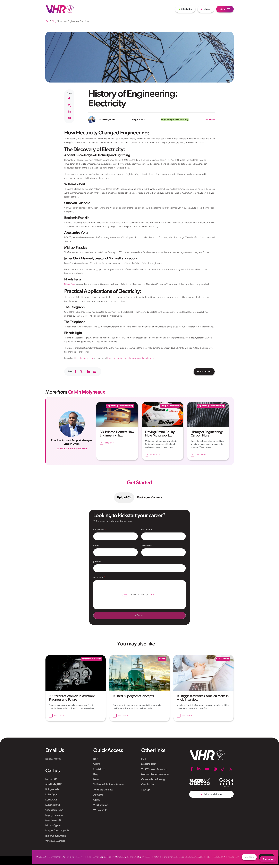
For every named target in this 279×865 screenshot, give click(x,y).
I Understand (249, 857)
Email (96, 546)
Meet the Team (148, 764)
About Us (98, 795)
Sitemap (145, 790)
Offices (96, 800)
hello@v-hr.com (53, 759)
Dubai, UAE (51, 800)
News (96, 779)
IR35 (143, 759)
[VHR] (59, 9)
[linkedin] (69, 111)
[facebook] (69, 98)
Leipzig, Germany (54, 815)
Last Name (146, 530)
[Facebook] (191, 769)
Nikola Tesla (69, 284)
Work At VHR (100, 810)
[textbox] (115, 536)
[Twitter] (231, 769)
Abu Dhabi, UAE (53, 784)
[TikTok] (222, 769)
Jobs (95, 759)
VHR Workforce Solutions (153, 769)
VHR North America (103, 790)
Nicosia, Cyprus (53, 825)
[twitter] (69, 105)
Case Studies (147, 784)
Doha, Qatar (51, 795)
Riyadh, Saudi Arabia (55, 836)
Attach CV (98, 577)
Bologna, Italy (52, 789)
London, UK (51, 779)
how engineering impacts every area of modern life (130, 358)
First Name (99, 530)
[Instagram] (215, 769)
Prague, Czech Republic (57, 830)
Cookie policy (233, 857)
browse (153, 595)
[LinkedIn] (199, 769)
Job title (97, 561)
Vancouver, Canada (55, 841)
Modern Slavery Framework (155, 774)
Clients (96, 764)
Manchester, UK (53, 820)
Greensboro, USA (54, 810)
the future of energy (84, 358)
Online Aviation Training (153, 779)
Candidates (99, 769)
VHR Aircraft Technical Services (108, 784)
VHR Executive (100, 805)
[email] (69, 118)
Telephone (146, 546)
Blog (95, 774)
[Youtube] (207, 769)
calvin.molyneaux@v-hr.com (72, 449)
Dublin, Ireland (52, 805)
